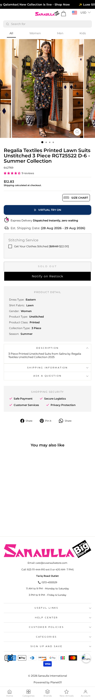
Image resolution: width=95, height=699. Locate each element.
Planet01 (56, 682)
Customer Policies (46, 627)
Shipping (9, 185)
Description (47, 348)
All (11, 33)
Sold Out (47, 266)
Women (35, 33)
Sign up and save (46, 646)
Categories (46, 637)
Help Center (46, 617)
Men (60, 33)
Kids (83, 33)
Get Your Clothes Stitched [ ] (41, 246)
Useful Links (46, 608)
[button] (12, 173)
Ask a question (47, 376)
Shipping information (47, 367)
